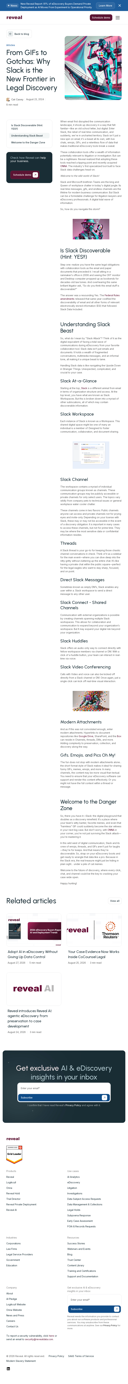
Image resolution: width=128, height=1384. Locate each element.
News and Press (15, 1315)
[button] (118, 18)
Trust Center (74, 1259)
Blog (69, 1254)
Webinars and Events (78, 1248)
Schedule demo (101, 17)
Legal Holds (73, 1209)
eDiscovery (73, 1182)
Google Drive (86, 736)
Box (119, 736)
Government (13, 1259)
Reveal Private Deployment (21, 1204)
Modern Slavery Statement (21, 1360)
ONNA (63, 166)
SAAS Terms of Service (81, 1356)
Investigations (74, 1193)
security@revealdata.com (39, 1339)
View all (115, 900)
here (51, 1335)
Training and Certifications (81, 1270)
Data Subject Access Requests (84, 1198)
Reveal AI (11, 1209)
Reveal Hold (13, 1193)
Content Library (75, 1265)
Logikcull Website (16, 1304)
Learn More (105, 5)
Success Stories (76, 1243)
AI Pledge (11, 1298)
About (9, 1293)
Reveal (10, 1176)
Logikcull (11, 1182)
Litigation (72, 1187)
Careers (10, 1320)
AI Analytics (73, 1176)
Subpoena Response (79, 1215)
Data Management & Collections (84, 1204)
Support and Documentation (82, 1276)
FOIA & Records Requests (81, 1226)
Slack (84, 388)
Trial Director (13, 1198)
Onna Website (14, 1309)
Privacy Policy (73, 1105)
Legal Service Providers (19, 1254)
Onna (9, 1187)
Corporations (13, 1243)
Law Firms (11, 1248)
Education (11, 1265)
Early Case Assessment (80, 1220)
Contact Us (12, 1326)
